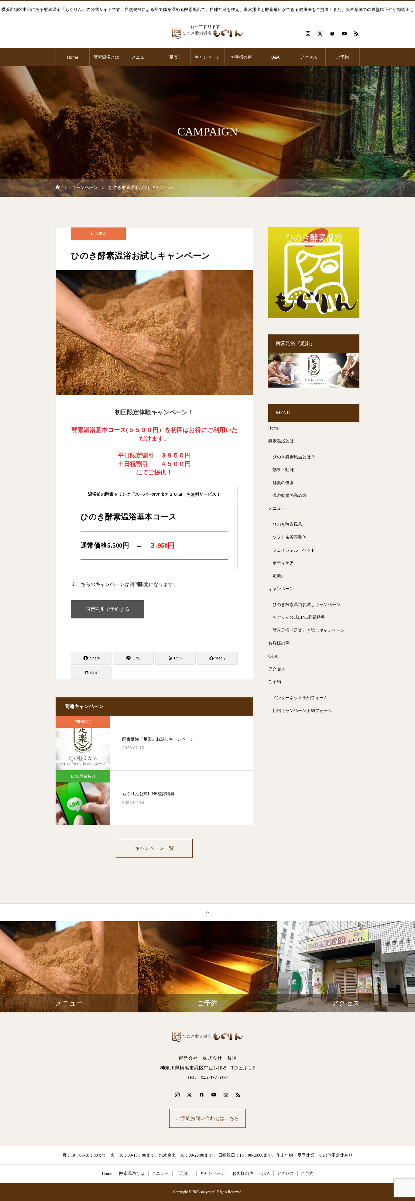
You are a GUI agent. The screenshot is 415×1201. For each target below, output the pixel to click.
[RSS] (356, 33)
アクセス (308, 57)
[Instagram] (308, 33)
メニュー (140, 57)
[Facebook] (332, 33)
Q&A (275, 57)
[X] (320, 33)
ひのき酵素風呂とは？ (294, 457)
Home (72, 57)
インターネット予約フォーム (300, 698)
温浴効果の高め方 (290, 495)
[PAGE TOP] (207, 912)
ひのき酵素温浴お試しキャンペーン (307, 604)
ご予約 (342, 57)
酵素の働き (283, 483)
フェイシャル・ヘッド (294, 550)
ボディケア (283, 563)
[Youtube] (344, 33)
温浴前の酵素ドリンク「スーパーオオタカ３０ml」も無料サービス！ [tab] (154, 494)
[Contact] (226, 1095)
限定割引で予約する (107, 609)
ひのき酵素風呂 (287, 524)
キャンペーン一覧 (154, 848)
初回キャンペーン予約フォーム (302, 710)
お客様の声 (241, 57)
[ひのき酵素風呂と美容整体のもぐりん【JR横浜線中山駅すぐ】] (207, 33)
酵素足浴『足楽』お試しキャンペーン (309, 630)
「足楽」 (173, 57)
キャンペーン (207, 57)
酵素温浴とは (106, 57)
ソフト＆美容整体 (290, 537)
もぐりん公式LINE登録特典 (299, 617)
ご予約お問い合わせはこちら (207, 1118)
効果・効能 (283, 469)
